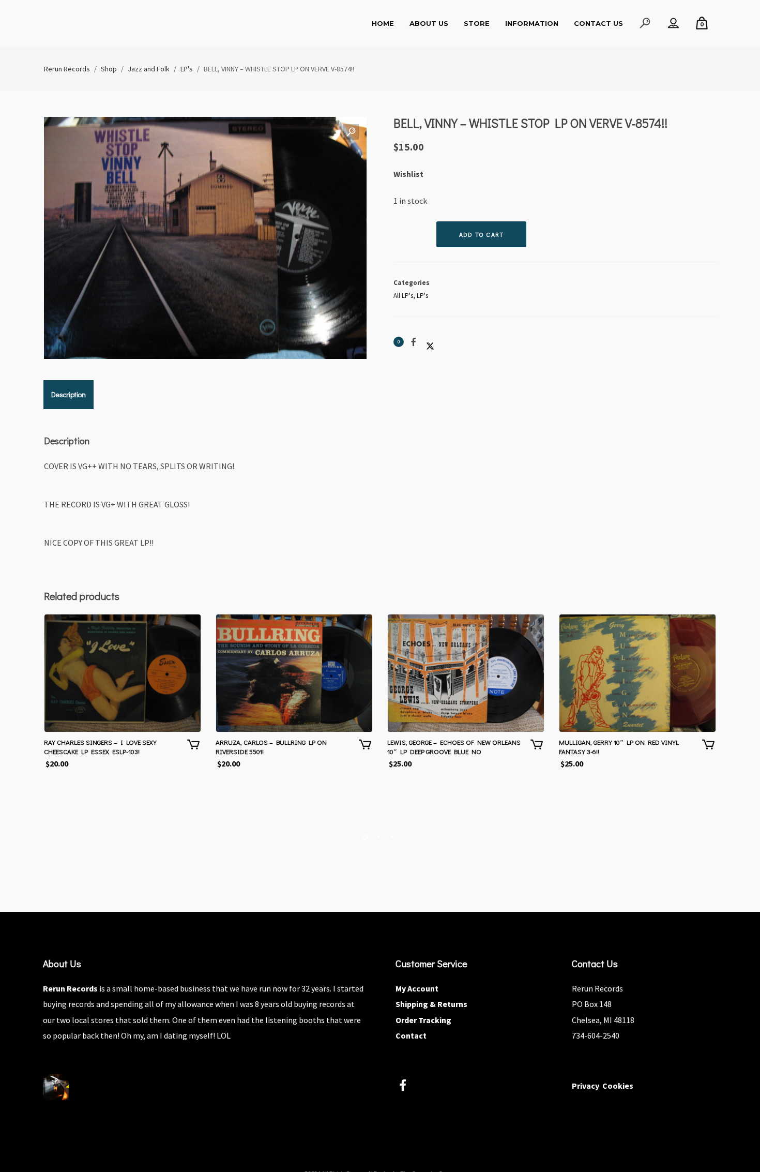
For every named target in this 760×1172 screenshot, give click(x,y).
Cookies (617, 1085)
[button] (351, 132)
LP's (422, 295)
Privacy (585, 1085)
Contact (411, 1035)
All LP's (403, 295)
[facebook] (408, 1087)
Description (68, 394)
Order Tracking (423, 1020)
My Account (417, 988)
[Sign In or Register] (673, 23)
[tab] (68, 394)
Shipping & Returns (431, 1004)
